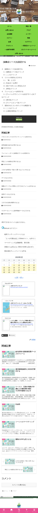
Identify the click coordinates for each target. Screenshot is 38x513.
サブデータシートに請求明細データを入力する (16, 210)
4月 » (21, 277)
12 (29, 265)
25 (24, 270)
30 (14, 272)
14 (4, 267)
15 (9, 267)
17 (19, 267)
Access (13, 335)
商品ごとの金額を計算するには (11, 161)
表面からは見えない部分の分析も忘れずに (19, 247)
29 (9, 272)
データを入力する (7, 178)
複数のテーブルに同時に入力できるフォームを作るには (19, 186)
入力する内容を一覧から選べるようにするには (16, 169)
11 (24, 265)
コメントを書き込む (19, 485)
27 (34, 270)
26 (29, 270)
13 (34, 265)
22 (9, 270)
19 (29, 267)
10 (19, 265)
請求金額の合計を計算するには (11, 145)
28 (4, 272)
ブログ (5, 335)
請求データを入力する (8, 194)
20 (34, 267)
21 (4, 270)
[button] (34, 340)
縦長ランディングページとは (14, 234)
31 (19, 272)
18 (24, 267)
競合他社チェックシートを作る (15, 251)
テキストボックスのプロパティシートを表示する (17, 137)
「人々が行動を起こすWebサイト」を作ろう (20, 238)
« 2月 (16, 277)
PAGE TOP (35, 496)
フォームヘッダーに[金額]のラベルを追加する (16, 153)
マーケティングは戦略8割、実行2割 (17, 242)
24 (19, 270)
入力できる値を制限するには (10, 202)
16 (14, 267)
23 (14, 270)
